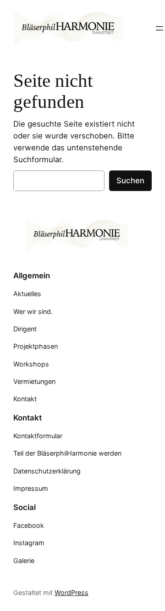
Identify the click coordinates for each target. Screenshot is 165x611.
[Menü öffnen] (159, 28)
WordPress (71, 592)
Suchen (130, 180)
